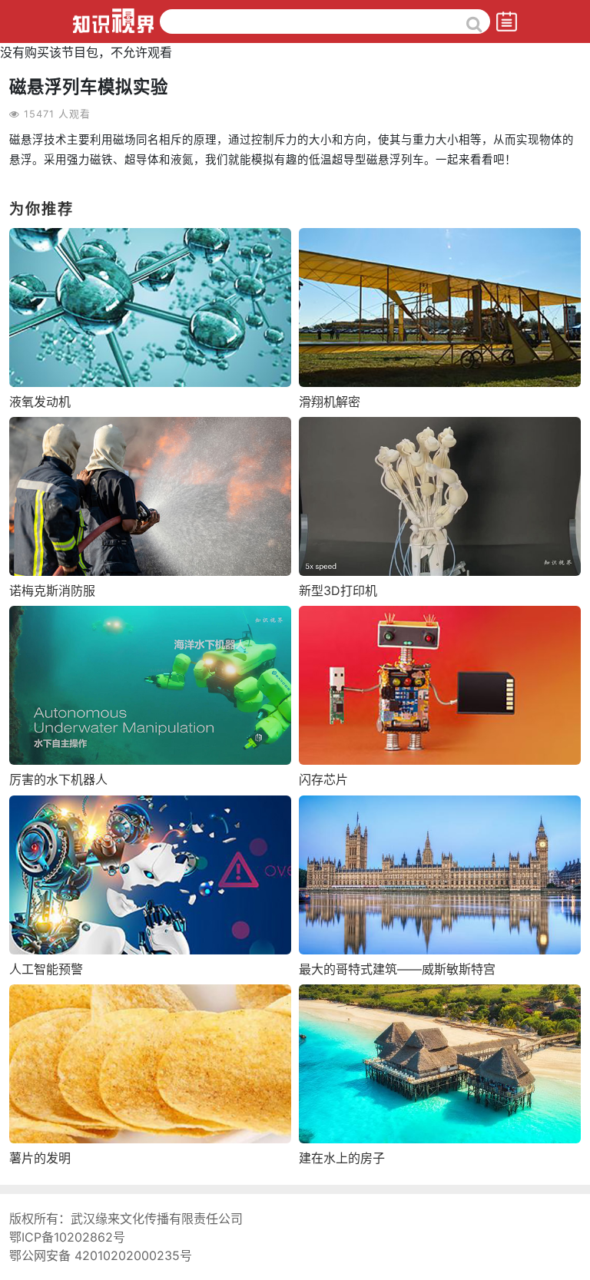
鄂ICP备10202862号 (67, 1237)
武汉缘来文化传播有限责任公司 (157, 1218)
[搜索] (474, 24)
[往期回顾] (506, 20)
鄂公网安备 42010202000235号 (100, 1255)
